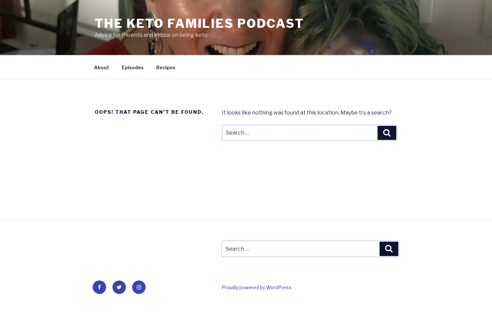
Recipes (165, 67)
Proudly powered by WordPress (257, 287)
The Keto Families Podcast (199, 23)
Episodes (133, 67)
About (101, 67)
